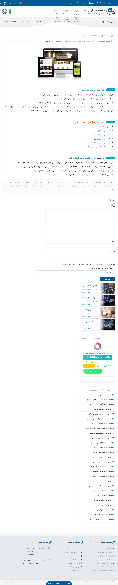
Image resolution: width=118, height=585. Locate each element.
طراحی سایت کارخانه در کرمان (102, 476)
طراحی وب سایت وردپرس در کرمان (100, 519)
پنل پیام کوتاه (53, 14)
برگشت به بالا (110, 582)
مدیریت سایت (100, 41)
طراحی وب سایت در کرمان (23, 186)
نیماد (99, 158)
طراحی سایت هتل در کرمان (103, 490)
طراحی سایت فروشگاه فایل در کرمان (100, 467)
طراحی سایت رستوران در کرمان (102, 438)
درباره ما (77, 3)
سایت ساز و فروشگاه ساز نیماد (70, 552)
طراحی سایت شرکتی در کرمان (102, 457)
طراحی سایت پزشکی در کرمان (102, 409)
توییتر (94, 582)
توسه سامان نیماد (97, 182)
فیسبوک (101, 582)
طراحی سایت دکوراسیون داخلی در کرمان (99, 428)
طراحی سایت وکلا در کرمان (103, 500)
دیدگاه (112, 206)
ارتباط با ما (69, 3)
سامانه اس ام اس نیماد (84, 182)
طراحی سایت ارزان (94, 186)
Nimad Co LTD (20, 582)
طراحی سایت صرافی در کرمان (102, 462)
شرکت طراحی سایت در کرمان (55, 182)
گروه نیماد (11, 186)
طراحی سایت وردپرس (105, 495)
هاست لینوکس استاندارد (72, 556)
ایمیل (112, 241)
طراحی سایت (65, 14)
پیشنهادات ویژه (12, 3)
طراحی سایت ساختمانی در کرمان (101, 443)
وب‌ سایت (111, 251)
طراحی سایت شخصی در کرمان (102, 452)
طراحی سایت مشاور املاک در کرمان (100, 486)
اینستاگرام (87, 582)
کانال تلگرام (78, 582)
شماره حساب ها (102, 3)
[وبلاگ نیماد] (10, 11)
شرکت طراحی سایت (70, 182)
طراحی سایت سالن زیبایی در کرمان (100, 447)
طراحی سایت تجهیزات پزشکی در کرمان (99, 419)
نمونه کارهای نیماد (106, 549)
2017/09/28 (47, 41)
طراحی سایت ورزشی (23, 22)
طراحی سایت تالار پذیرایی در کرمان (100, 414)
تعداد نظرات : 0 (56, 41)
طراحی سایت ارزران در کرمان (79, 186)
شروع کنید (93, 371)
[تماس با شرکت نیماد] (5, 11)
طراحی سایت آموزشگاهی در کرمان (101, 404)
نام (113, 232)
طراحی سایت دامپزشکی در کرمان (101, 423)
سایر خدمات (57, 21)
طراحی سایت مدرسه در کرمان (102, 481)
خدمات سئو (76, 21)
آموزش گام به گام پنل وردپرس (102, 556)
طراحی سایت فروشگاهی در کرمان (101, 471)
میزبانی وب (76, 14)
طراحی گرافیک (75, 570)
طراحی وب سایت (74, 563)
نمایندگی (67, 21)
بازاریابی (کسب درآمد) (88, 3)
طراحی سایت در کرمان (63, 186)
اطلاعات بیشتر (86, 292)
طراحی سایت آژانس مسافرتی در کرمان (99, 399)
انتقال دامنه (108, 560)
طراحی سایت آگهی (106, 395)
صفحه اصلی (113, 3)
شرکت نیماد (42, 182)
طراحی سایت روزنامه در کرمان (102, 505)
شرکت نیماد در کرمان (31, 182)
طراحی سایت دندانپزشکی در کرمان (101, 433)
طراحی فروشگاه (75, 567)
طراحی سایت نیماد (50, 186)
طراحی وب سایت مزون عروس (102, 514)
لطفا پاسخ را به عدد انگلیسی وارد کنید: (102, 268)
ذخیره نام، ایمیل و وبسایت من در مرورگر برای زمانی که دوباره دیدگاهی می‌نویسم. (88, 264)
